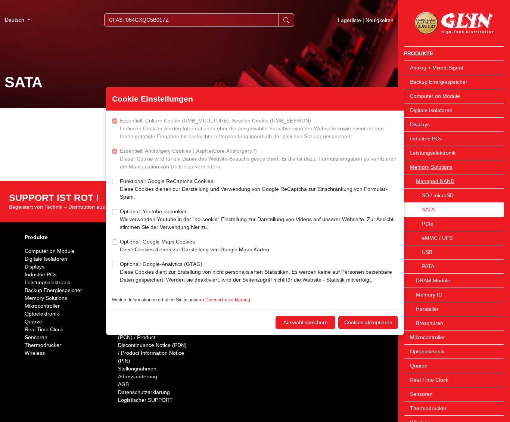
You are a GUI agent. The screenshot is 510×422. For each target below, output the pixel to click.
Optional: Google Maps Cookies (194, 245)
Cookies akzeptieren (368, 322)
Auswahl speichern (305, 322)
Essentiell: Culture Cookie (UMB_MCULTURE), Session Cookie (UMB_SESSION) (252, 128)
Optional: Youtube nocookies (257, 219)
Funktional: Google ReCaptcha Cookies (254, 189)
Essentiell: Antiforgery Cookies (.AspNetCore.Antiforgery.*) (258, 159)
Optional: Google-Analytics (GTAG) (256, 272)
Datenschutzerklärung (227, 299)
